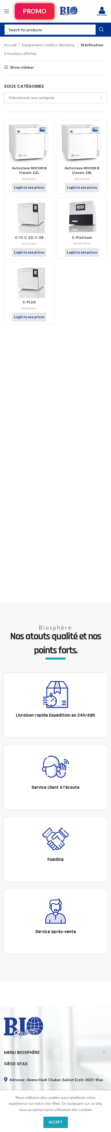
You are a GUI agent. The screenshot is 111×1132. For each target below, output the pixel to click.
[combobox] (55, 97)
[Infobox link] (55, 705)
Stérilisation (82, 243)
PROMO (35, 11)
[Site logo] (69, 11)
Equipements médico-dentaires (48, 45)
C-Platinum (82, 238)
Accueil (10, 45)
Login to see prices (29, 187)
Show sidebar (22, 67)
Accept (56, 1122)
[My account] (102, 11)
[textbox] (55, 97)
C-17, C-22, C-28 (29, 238)
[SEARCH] (101, 29)
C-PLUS (29, 302)
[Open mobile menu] (6, 11)
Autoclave (29, 179)
